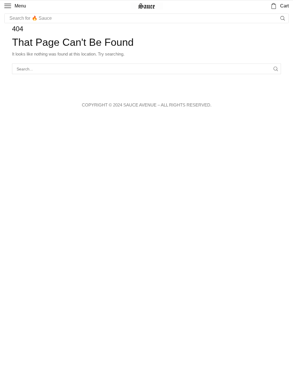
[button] (15, 6)
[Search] (282, 18)
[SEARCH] (275, 69)
